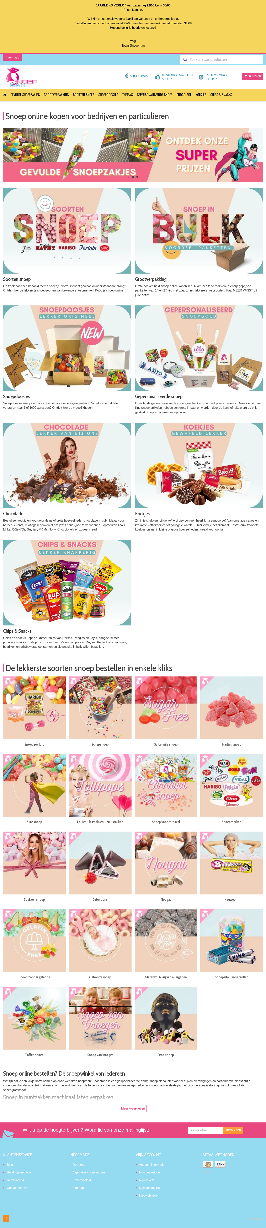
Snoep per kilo (34, 744)
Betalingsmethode (19, 1172)
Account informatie (151, 1164)
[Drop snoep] (166, 1018)
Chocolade (183, 94)
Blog (10, 1164)
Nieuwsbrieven (149, 1195)
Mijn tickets (146, 1180)
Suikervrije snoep (166, 744)
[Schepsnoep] (100, 707)
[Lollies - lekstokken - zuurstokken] (100, 785)
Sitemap (78, 1187)
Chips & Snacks (221, 94)
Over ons (79, 1164)
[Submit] (185, 59)
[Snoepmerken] (231, 785)
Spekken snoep (34, 899)
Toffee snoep (34, 1055)
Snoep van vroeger (100, 1055)
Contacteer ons (17, 1187)
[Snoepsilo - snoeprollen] (231, 940)
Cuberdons (100, 899)
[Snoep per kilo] (34, 707)
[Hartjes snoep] (231, 707)
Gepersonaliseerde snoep (154, 94)
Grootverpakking (56, 94)
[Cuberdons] (100, 863)
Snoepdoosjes (108, 94)
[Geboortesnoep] (100, 940)
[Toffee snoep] (34, 1018)
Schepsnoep (100, 744)
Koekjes (201, 94)
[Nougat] (166, 863)
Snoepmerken (231, 822)
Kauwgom (232, 899)
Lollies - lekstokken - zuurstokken (100, 822)
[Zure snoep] (34, 785)
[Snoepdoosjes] (67, 348)
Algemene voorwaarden (89, 1172)
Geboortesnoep (100, 977)
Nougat (166, 899)
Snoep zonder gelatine (34, 977)
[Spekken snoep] (34, 863)
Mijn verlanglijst (149, 1187)
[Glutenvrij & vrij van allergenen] (166, 940)
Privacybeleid (82, 1180)
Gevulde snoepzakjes (25, 94)
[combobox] (221, 59)
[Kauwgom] (231, 863)
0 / (254, 76)
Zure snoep (34, 822)
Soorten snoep (83, 94)
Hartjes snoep (231, 744)
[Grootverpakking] (199, 231)
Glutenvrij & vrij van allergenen (166, 977)
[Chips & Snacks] (67, 582)
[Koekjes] (199, 465)
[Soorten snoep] (67, 231)
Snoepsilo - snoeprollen (231, 977)
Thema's (127, 94)
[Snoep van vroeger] (100, 1018)
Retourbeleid (15, 1180)
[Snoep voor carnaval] (166, 785)
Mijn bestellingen (150, 1172)
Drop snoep (166, 1055)
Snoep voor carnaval (166, 822)
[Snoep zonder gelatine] (34, 940)
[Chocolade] (67, 465)
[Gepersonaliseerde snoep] (199, 348)
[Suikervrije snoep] (166, 707)
